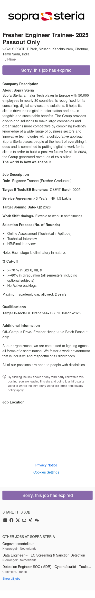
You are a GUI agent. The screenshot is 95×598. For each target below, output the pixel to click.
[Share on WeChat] (37, 520)
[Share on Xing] (30, 520)
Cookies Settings (46, 472)
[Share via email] (24, 520)
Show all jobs (11, 578)
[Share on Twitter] (18, 520)
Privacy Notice (46, 465)
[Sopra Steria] (46, 16)
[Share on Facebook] (11, 520)
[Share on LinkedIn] (5, 520)
